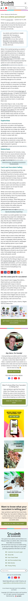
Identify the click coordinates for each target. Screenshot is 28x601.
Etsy (6, 43)
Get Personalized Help (14, 560)
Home (2, 14)
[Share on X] (12, 272)
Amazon (20, 41)
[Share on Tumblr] (15, 272)
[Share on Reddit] (18, 272)
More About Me (14, 371)
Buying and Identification (11, 14)
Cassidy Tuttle (9, 19)
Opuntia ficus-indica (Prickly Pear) (10, 58)
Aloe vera (6, 57)
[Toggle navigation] (25, 3)
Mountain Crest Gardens (10, 41)
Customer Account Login (15, 552)
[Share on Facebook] (5, 272)
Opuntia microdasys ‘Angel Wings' (14, 211)
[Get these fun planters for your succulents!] (14, 311)
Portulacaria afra (14, 164)
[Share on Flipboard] (8, 272)
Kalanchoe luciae (6, 162)
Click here (4, 301)
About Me (10, 555)
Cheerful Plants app (9, 261)
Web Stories (11, 563)
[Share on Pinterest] (2, 272)
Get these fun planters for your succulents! (14, 322)
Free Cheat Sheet (13, 557)
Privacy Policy (12, 565)
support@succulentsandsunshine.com (14, 583)
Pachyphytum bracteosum (18, 162)
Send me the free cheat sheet (14, 402)
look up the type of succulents (14, 109)
